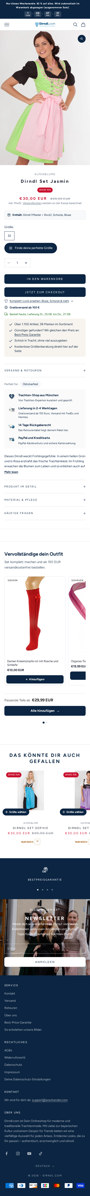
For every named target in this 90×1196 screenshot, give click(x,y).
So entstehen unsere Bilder (23, 1030)
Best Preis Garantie (27, 335)
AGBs (8, 1050)
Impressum (12, 1072)
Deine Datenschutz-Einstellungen (27, 1079)
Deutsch (43, 1166)
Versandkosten (32, 203)
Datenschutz (13, 1065)
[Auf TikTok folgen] (40, 1153)
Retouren (10, 1008)
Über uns (10, 1015)
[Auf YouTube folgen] (29, 1153)
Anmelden (45, 962)
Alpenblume (45, 174)
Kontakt (9, 993)
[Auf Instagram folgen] (18, 1153)
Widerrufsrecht (14, 1057)
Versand (10, 1001)
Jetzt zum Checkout (45, 292)
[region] (45, 874)
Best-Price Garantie (17, 1022)
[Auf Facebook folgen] (6, 1153)
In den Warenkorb (45, 279)
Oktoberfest (30, 384)
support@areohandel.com (50, 1100)
